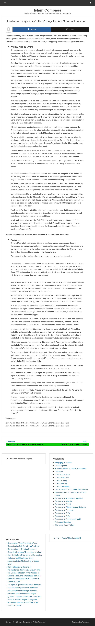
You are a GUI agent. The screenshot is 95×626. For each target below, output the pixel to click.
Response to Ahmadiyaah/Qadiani (69, 498)
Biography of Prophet (63, 463)
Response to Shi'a (62, 513)
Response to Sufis (62, 516)
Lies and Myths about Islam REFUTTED (71, 489)
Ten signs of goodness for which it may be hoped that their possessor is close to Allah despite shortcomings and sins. (24, 588)
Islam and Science (62, 474)
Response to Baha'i (63, 504)
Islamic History (61, 483)
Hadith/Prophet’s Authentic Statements (70, 468)
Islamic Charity (61, 480)
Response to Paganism (64, 510)
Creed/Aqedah (61, 465)
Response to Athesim (63, 501)
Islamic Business (62, 477)
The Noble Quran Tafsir (64, 525)
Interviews (59, 471)
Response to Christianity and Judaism (70, 507)
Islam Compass (47, 10)
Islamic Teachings (62, 486)
